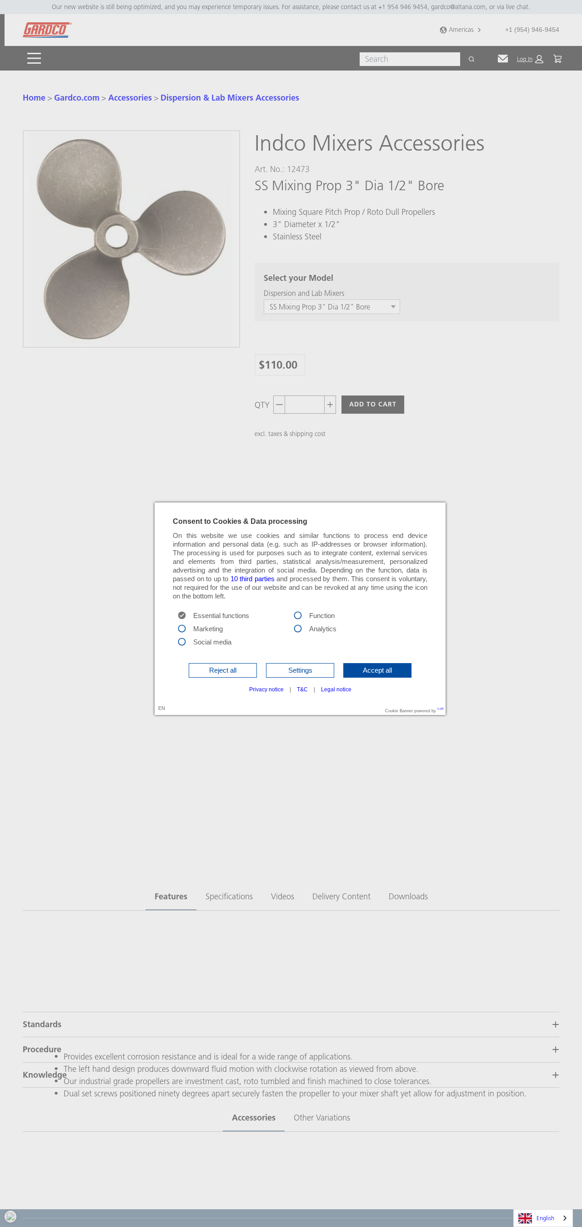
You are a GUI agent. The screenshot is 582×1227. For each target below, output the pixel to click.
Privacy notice (266, 689)
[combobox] (543, 1218)
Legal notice (336, 689)
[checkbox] (298, 615)
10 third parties (253, 579)
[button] (223, 670)
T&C (302, 689)
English (545, 1218)
